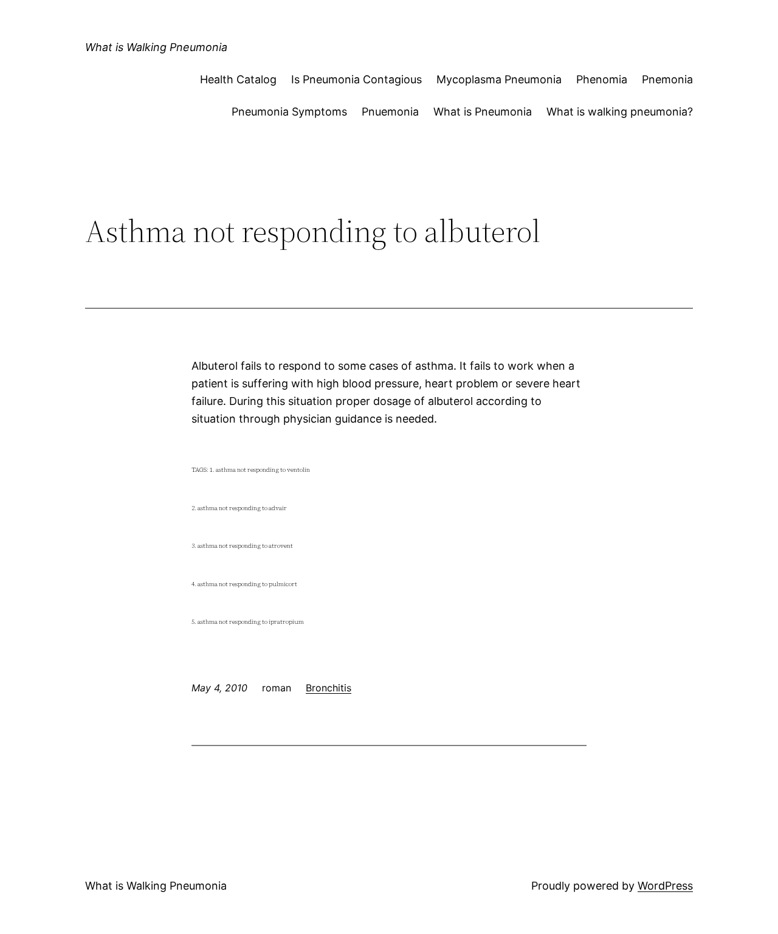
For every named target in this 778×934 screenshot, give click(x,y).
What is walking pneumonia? (619, 111)
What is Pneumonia (482, 111)
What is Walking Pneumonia (156, 47)
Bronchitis (328, 688)
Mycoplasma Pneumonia (499, 79)
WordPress (665, 885)
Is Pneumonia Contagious (356, 79)
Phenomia (601, 79)
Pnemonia (667, 79)
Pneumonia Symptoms (289, 111)
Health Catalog (238, 79)
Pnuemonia (390, 111)
